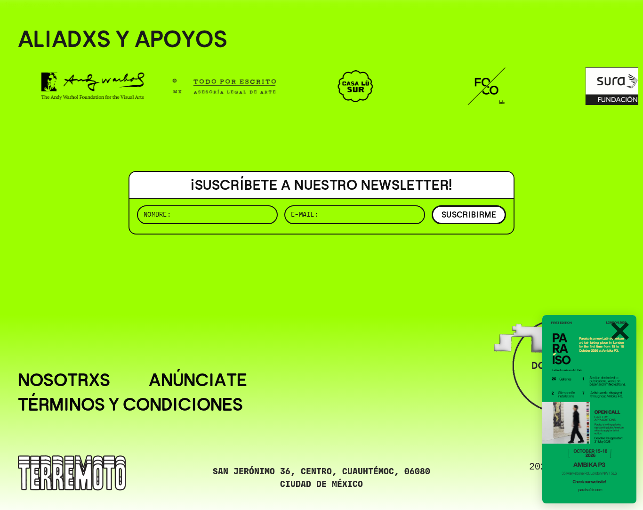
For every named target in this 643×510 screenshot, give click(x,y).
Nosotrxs (64, 380)
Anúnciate (198, 380)
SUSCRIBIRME (469, 214)
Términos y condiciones (130, 404)
